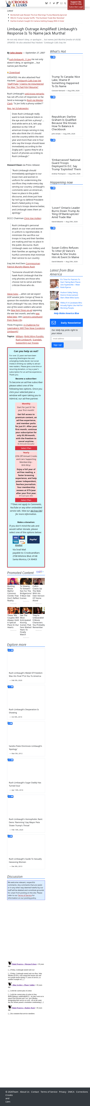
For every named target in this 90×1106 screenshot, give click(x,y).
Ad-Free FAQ (36, 510)
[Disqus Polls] (26, 930)
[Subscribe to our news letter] (61, 3)
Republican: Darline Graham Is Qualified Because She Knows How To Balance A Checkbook (64, 123)
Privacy (62, 1091)
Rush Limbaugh (24, 339)
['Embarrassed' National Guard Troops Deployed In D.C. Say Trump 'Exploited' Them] (66, 147)
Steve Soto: (12, 293)
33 (52, 97)
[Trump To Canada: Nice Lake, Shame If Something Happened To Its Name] (66, 64)
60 (52, 57)
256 (9, 796)
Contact (35, 1091)
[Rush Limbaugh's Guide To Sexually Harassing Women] (26, 844)
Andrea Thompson (59, 174)
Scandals (37, 339)
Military (19, 336)
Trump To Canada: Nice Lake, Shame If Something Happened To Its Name (66, 81)
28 (9, 836)
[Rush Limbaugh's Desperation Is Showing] (26, 695)
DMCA (71, 1091)
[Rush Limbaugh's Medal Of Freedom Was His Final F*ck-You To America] (26, 658)
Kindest (18, 545)
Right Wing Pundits (34, 336)
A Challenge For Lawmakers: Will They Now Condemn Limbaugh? (26, 328)
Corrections (82, 1091)
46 (52, 140)
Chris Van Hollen (32, 218)
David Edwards (57, 221)
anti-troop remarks (34, 93)
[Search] (65, 3)
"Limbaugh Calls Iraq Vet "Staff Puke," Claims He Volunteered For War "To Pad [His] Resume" (25, 84)
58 (9, 723)
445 (9, 650)
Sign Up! (57, 345)
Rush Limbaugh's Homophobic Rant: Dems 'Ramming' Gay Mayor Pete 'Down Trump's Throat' (26, 822)
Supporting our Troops (27, 342)
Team (15, 1091)
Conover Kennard (58, 90)
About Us (24, 1091)
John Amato (16, 52)
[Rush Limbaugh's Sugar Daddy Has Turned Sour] (26, 768)
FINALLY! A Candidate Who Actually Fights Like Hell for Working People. (71, 305)
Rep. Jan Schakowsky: (18, 108)
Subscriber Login (76, 7)
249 (9, 760)
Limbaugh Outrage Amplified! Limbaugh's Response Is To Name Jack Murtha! (42, 31)
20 (52, 228)
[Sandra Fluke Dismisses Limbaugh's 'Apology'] (26, 732)
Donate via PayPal (33, 540)
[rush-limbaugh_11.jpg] (19, 59)
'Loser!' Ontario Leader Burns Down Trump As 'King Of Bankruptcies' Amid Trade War (66, 212)
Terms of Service (25, 895)
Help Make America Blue (66, 313)
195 (9, 687)
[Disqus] (26, 987)
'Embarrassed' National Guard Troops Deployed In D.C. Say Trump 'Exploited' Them (66, 164)
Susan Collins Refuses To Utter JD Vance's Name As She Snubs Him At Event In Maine (65, 252)
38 (52, 188)
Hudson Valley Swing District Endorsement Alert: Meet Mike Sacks (69, 295)
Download (14, 72)
